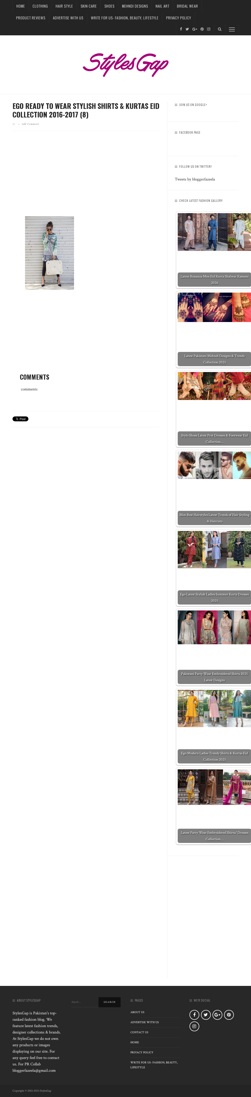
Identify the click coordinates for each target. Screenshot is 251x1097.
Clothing (40, 6)
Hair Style (64, 6)
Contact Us (139, 1032)
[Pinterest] (202, 29)
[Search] (219, 29)
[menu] (232, 29)
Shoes (109, 6)
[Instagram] (208, 29)
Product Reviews (30, 17)
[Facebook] (181, 29)
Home (20, 6)
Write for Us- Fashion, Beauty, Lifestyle (125, 17)
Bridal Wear (187, 6)
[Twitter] (187, 29)
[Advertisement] (86, 177)
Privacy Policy (178, 17)
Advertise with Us (68, 17)
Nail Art (162, 6)
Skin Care (89, 6)
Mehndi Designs (135, 6)
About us (137, 1012)
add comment (30, 124)
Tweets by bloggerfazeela (195, 179)
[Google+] (195, 29)
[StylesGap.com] (125, 63)
